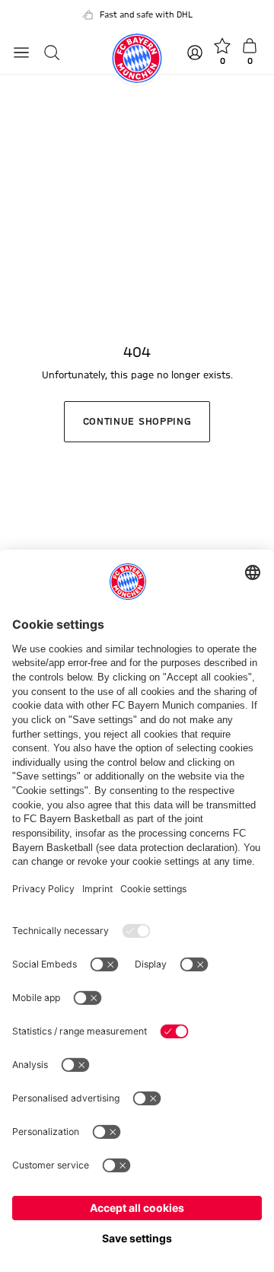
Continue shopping (137, 421)
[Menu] (21, 52)
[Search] (52, 52)
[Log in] (196, 52)
